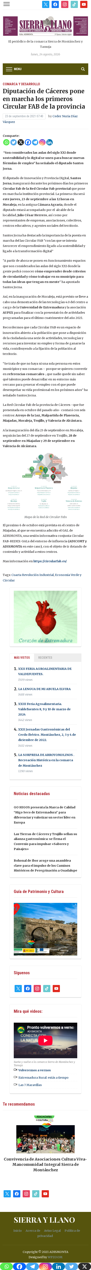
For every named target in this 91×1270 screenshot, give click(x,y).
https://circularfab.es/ (50, 561)
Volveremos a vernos (34, 1070)
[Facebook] (28, 142)
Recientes (45, 657)
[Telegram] (35, 142)
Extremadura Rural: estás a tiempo (43, 1077)
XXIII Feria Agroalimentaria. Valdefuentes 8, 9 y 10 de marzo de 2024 (44, 709)
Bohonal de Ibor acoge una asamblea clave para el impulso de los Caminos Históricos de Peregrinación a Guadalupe (45, 866)
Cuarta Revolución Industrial (32, 575)
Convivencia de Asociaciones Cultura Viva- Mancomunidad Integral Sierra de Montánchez (45, 1164)
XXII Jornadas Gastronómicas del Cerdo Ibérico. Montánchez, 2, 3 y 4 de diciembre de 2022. (47, 735)
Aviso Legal (52, 1231)
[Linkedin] (49, 142)
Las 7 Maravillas (30, 1085)
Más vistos (22, 657)
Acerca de (33, 1231)
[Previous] (11, 1137)
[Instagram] (42, 142)
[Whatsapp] (6, 142)
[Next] (80, 1137)
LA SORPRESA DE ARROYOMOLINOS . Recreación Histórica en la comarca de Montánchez (46, 760)
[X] (21, 142)
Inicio (17, 1231)
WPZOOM (55, 1257)
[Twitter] (13, 142)
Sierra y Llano (44, 1219)
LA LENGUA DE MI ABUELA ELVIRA (44, 689)
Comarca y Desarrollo (21, 84)
